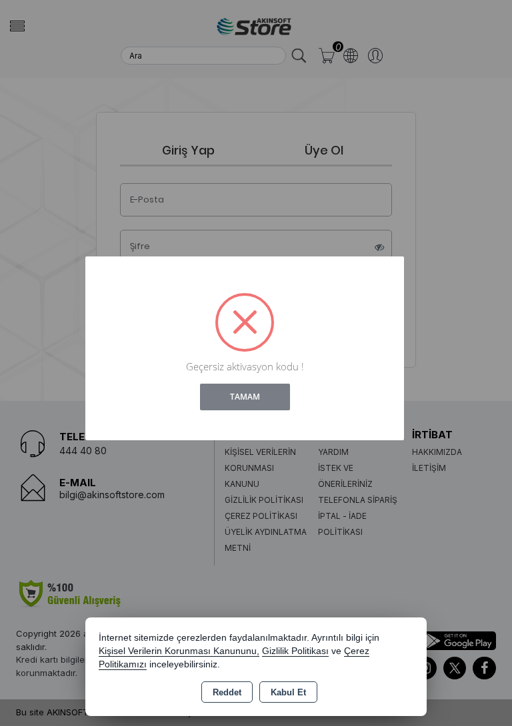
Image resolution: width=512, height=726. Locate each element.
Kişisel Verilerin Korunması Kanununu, (179, 651)
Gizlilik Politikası (295, 651)
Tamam (245, 396)
